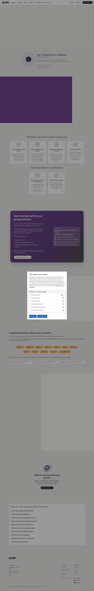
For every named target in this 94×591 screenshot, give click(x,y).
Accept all (33, 316)
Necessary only (42, 316)
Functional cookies (35, 298)
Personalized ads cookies (37, 310)
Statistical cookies (35, 301)
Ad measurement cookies (37, 304)
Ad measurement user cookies (38, 307)
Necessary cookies (35, 295)
